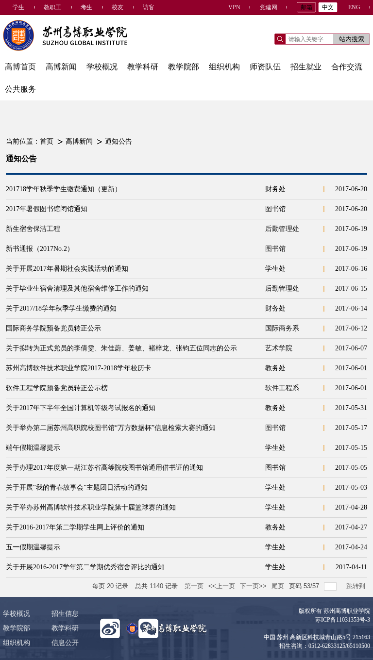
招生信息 (65, 613)
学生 (18, 7)
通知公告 (118, 141)
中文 (328, 7)
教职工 (52, 7)
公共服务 (20, 89)
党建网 (268, 7)
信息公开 (65, 642)
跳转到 (356, 586)
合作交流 (346, 67)
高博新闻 (61, 67)
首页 (46, 141)
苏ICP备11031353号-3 (342, 619)
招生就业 (306, 67)
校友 (117, 7)
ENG (354, 7)
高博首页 (20, 67)
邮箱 (306, 7)
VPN (234, 7)
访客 (148, 7)
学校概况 (102, 67)
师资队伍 (265, 67)
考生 (86, 7)
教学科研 (142, 67)
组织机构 (224, 67)
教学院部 (183, 67)
